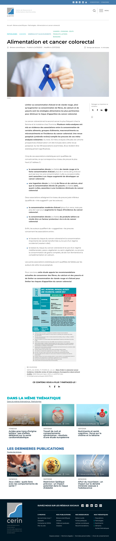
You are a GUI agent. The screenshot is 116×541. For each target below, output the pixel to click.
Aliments (98, 526)
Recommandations (82, 526)
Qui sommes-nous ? (44, 518)
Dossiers (59, 526)
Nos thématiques (101, 514)
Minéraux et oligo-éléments (39, 34)
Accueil (9, 25)
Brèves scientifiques (20, 25)
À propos (41, 514)
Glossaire (41, 520)
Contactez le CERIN (44, 523)
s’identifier (94, 2)
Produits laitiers (60, 34)
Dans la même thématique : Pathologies (24, 401)
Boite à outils (79, 518)
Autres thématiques (102, 528)
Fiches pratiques (81, 520)
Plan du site (42, 526)
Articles (58, 520)
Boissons (56, 37)
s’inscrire (105, 2)
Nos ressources (82, 514)
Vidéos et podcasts (62, 523)
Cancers (22, 34)
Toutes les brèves (14, 452)
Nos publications (63, 514)
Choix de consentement (100, 536)
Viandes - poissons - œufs (63, 31)
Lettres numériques (82, 523)
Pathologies (32, 25)
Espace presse (54, 536)
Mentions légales (67, 536)
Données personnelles (82, 536)
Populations (99, 518)
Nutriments (99, 523)
